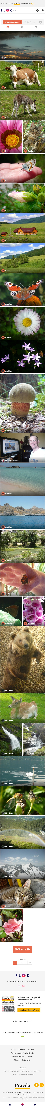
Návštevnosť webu (18, 1056)
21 (30, 962)
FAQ (28, 981)
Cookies (13, 1075)
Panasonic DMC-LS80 (11, 22)
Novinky (22, 981)
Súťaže (30, 1056)
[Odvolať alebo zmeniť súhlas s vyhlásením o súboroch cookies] (36, 1085)
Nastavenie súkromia (26, 1075)
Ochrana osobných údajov (22, 1060)
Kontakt (34, 981)
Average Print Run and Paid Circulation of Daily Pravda (22, 1071)
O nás (13, 1050)
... (25, 962)
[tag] (22, 27)
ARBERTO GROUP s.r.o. (22, 1095)
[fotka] (8, 27)
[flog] (36, 27)
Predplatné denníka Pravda (29, 1010)
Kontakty (22, 1050)
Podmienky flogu (13, 981)
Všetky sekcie (26, 4)
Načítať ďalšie (22, 949)
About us (22, 1068)
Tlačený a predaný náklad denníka (22, 1053)
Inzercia (31, 1050)
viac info (25, 1099)
